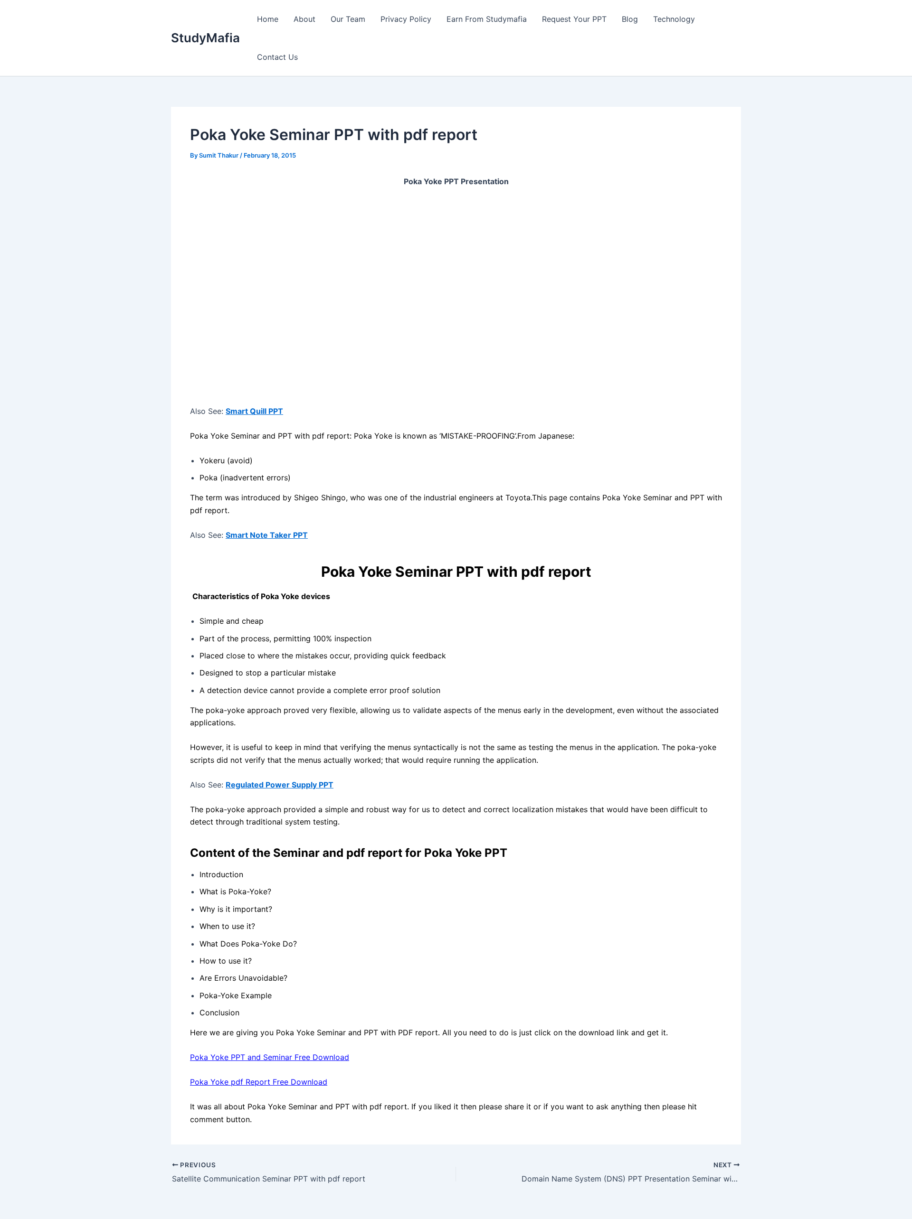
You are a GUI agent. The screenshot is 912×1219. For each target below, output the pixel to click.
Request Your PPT (574, 19)
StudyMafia (205, 37)
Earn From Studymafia (486, 19)
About (304, 19)
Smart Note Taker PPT (267, 535)
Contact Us (277, 57)
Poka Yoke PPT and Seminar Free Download (269, 1057)
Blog (630, 19)
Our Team (348, 19)
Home (267, 19)
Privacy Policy (405, 19)
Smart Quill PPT (254, 411)
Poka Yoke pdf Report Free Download (258, 1082)
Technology (674, 19)
